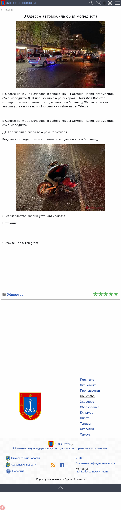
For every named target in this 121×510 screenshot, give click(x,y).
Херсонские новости (23, 464)
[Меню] (117, 3)
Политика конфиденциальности (95, 463)
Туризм (85, 423)
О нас (79, 458)
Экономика (88, 385)
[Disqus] (60, 338)
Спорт (84, 418)
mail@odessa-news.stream (92, 471)
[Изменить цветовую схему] (104, 3)
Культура (86, 412)
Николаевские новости (25, 458)
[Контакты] (98, 3)
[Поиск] (91, 3)
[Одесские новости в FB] (62, 465)
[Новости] (51, 444)
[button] (60, 488)
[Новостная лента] (53, 465)
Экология (87, 428)
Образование (89, 407)
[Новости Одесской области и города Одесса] (30, 407)
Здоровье (87, 401)
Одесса (85, 434)
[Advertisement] (60, 268)
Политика (87, 379)
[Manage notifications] (2, 507)
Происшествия (91, 390)
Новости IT (19, 471)
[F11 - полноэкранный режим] (110, 3)
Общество (87, 396)
